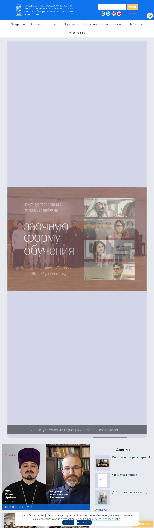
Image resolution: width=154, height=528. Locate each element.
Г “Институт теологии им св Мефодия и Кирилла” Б (48, 10)
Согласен (68, 522)
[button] (10, 239)
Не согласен (84, 522)
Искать (132, 7)
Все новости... (102, 509)
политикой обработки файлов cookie (100, 519)
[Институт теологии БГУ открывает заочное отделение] (77, 436)
